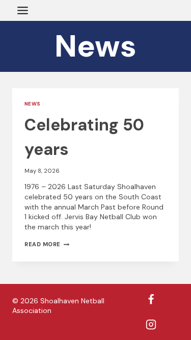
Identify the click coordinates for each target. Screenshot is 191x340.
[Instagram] (151, 324)
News (32, 103)
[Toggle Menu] (22, 10)
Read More (46, 244)
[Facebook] (151, 299)
